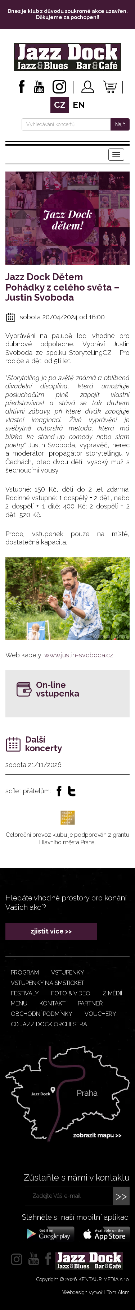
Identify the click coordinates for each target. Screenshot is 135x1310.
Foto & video (70, 993)
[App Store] (104, 1233)
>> (121, 1196)
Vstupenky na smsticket (47, 983)
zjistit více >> (51, 931)
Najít (120, 124)
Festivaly (25, 993)
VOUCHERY (100, 1013)
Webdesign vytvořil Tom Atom (96, 1292)
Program (25, 972)
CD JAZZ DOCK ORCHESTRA (49, 1024)
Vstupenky (67, 972)
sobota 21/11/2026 (33, 764)
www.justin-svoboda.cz (78, 655)
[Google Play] (49, 1233)
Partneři (91, 1003)
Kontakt (53, 1003)
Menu (19, 1003)
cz (60, 105)
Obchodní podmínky (41, 1013)
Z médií (112, 993)
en (79, 105)
